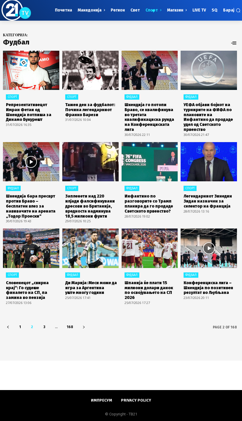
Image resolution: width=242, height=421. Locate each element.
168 (70, 327)
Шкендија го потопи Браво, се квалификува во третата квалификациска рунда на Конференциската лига (149, 117)
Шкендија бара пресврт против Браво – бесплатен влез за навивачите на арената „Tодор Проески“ (30, 206)
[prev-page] (8, 327)
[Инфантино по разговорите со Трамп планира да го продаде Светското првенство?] (150, 162)
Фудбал (132, 97)
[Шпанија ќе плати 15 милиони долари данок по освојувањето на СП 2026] (150, 248)
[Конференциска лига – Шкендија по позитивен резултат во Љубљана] (209, 248)
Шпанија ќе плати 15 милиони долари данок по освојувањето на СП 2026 (149, 290)
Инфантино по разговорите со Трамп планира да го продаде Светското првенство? (149, 203)
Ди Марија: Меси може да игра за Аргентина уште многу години (91, 287)
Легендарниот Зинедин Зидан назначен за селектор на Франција (208, 201)
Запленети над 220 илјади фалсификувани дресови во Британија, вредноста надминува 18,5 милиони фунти (90, 206)
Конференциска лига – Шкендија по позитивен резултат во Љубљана (208, 287)
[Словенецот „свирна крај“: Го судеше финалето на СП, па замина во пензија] (31, 248)
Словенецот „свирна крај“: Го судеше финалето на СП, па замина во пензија (27, 290)
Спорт (12, 97)
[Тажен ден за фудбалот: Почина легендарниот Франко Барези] (90, 70)
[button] (232, 10)
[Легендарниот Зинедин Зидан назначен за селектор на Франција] (209, 162)
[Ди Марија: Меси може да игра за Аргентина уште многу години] (90, 248)
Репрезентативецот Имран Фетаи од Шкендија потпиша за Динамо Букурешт (28, 112)
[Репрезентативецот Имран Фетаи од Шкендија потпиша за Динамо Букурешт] (31, 70)
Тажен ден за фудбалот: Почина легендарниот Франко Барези (90, 109)
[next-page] (84, 327)
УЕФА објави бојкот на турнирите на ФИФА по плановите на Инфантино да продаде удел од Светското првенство (208, 117)
